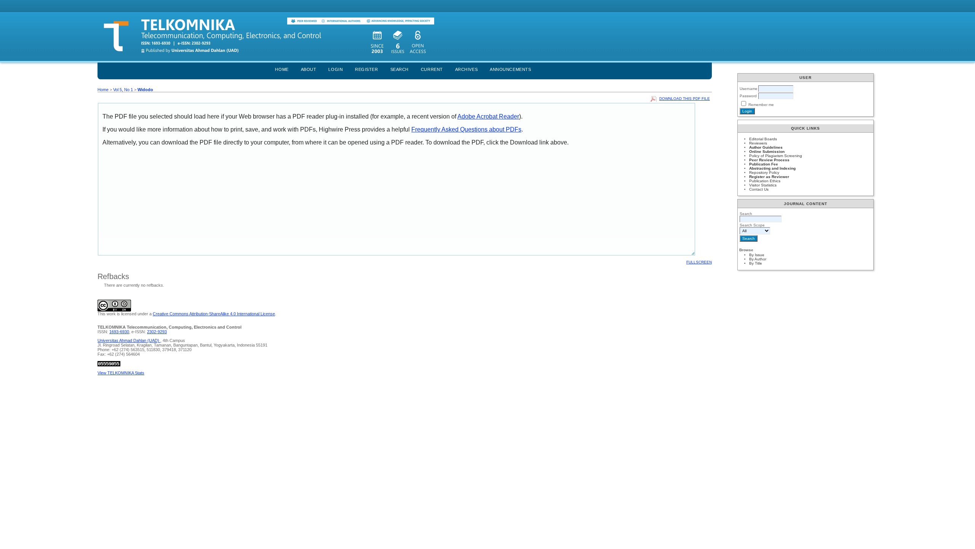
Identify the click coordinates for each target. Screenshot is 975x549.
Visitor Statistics (763, 185)
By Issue (756, 255)
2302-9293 (157, 331)
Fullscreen (699, 262)
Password (748, 96)
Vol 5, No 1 (123, 89)
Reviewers (758, 143)
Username (749, 89)
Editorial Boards (763, 139)
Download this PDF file (684, 98)
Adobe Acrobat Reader (488, 116)
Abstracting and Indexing (772, 168)
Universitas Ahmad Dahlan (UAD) (129, 340)
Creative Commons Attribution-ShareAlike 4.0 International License (214, 313)
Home (281, 69)
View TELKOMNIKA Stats (121, 373)
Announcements (510, 69)
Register (366, 69)
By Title (755, 263)
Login (335, 69)
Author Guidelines (766, 147)
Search (399, 69)
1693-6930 (119, 331)
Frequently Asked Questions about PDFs (466, 129)
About (308, 69)
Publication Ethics (764, 181)
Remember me (761, 105)
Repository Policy (764, 172)
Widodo (145, 89)
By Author (757, 259)
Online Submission (767, 151)
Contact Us (759, 189)
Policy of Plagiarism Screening (775, 156)
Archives (466, 69)
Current (432, 69)
